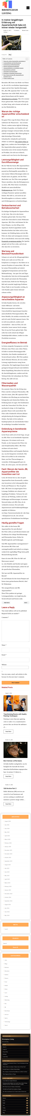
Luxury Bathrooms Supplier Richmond (10, 1080)
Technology (7, 1021)
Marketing (7, 1000)
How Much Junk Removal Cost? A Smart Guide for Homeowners (14, 1091)
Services (7, 1014)
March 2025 (7, 882)
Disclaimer (5, 1054)
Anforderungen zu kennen (9, 99)
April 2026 (7, 835)
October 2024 (8, 897)
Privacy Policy (5, 1051)
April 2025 (7, 879)
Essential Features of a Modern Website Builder (11, 1069)
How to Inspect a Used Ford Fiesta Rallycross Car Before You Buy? (15, 1071)
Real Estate (7, 1010)
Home (6, 989)
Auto (6, 960)
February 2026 (8, 843)
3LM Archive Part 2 (10, 788)
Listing (6, 996)
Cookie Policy (5, 1056)
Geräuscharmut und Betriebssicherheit (12, 64)
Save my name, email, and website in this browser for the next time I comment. (14, 675)
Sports (6, 1018)
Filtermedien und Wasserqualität (10, 71)
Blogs (10, 54)
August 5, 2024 (8, 693)
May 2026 (7, 832)
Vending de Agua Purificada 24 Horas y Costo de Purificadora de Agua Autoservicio (15, 1064)
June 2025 (7, 872)
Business (7, 967)
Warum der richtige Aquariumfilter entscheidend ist (14, 61)
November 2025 (8, 853)
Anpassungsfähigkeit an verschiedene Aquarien (13, 68)
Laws (6, 992)
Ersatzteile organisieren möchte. (12, 241)
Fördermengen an (7, 190)
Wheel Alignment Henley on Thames (9, 1074)
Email (4, 655)
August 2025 (8, 864)
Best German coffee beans (13, 761)
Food (6, 981)
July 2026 (7, 824)
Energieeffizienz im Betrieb (9, 69)
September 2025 (8, 861)
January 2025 (8, 890)
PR (5, 1007)
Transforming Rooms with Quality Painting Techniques (15, 715)
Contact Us (5, 1049)
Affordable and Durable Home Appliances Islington (12, 1089)
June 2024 (7, 911)
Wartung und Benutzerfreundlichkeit (11, 66)
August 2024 (8, 904)
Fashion (6, 974)
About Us (4, 1047)
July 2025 (7, 868)
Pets (5, 1003)
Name (4, 645)
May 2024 (7, 915)
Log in (6, 929)
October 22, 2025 (7, 30)
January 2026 (8, 846)
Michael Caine (25, 30)
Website (4, 664)
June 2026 (7, 828)
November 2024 (8, 893)
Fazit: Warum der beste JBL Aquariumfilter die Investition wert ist (14, 75)
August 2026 (8, 821)
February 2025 (8, 886)
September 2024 (8, 901)
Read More (7, 731)
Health (6, 985)
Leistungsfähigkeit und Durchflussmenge (12, 63)
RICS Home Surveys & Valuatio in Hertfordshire (11, 1086)
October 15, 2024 (9, 784)
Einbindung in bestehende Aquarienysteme (13, 73)
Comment (5, 617)
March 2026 (7, 839)
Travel (6, 1025)
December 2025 (8, 850)
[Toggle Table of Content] (26, 59)
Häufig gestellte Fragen (9, 78)
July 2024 (7, 908)
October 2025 (8, 857)
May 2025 (7, 875)
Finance (6, 978)
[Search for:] (15, 943)
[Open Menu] (27, 8)
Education (7, 971)
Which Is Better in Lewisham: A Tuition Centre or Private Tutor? (14, 1066)
